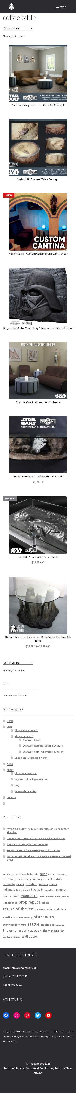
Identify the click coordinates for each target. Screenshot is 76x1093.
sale (49, 909)
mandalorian (11, 896)
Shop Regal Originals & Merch (31, 757)
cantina (51, 874)
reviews (40, 909)
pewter (65, 896)
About (10, 769)
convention (21, 879)
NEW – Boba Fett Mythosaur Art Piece (27, 844)
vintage (16, 937)
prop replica (30, 902)
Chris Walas (8, 879)
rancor (45, 902)
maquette (29, 895)
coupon (35, 879)
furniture (31, 884)
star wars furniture (15, 924)
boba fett (33, 874)
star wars (44, 916)
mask (41, 896)
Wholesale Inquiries (25, 791)
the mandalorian (53, 931)
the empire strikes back (22, 930)
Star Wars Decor (31, 739)
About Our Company (26, 773)
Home (10, 720)
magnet (61, 890)
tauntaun (46, 924)
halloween (43, 884)
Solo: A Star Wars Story (21, 918)
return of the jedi (18, 909)
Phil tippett (10, 902)
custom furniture (51, 879)
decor (20, 884)
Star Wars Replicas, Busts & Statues (43, 745)
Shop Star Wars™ (24, 736)
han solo (53, 884)
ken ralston (50, 890)
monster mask (53, 896)
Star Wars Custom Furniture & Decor (43, 751)
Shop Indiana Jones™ (26, 730)
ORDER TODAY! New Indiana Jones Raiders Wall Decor (36, 838)
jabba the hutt (32, 889)
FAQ (17, 785)
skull (6, 917)
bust (43, 874)
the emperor (58, 924)
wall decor (29, 936)
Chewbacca (62, 874)
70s (4, 874)
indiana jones (11, 890)
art (12, 874)
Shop (10, 726)
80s (8, 874)
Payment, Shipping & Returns (31, 779)
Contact (11, 797)
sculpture (59, 909)
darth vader (9, 884)
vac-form (7, 936)
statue (33, 924)
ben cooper (21, 874)
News (10, 763)
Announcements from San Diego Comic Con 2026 (33, 850)
